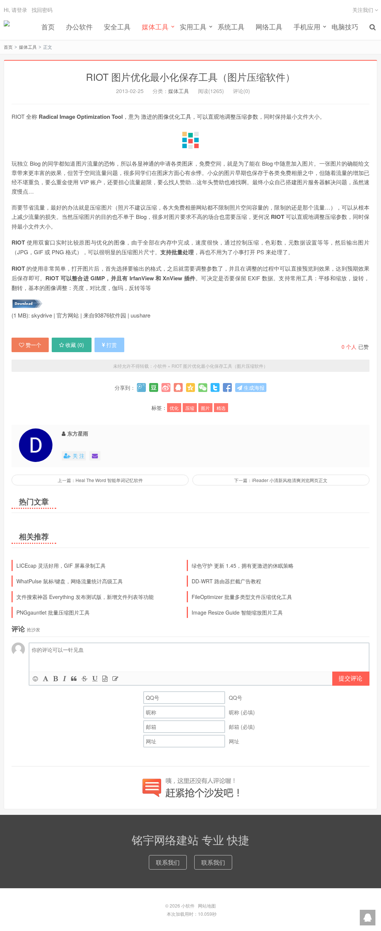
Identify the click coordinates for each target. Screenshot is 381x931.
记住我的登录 (154, 36)
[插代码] (105, 678)
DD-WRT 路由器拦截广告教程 (226, 581)
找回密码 (42, 9)
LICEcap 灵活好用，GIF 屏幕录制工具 (61, 565)
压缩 (189, 408)
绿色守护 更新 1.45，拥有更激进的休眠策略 (243, 565)
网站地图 (207, 905)
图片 (205, 408)
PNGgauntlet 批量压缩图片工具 (53, 612)
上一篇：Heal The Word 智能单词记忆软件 (100, 480)
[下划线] (94, 678)
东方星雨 (77, 433)
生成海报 (253, 387)
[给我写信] (94, 455)
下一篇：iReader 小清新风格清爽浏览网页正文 (280, 480)
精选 (221, 408)
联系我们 (168, 862)
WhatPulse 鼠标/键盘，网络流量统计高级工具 (69, 581)
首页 (48, 26)
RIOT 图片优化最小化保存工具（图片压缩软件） (190, 76)
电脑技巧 (345, 26)
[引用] (74, 678)
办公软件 (79, 26)
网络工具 (269, 26)
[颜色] (45, 678)
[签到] (115, 678)
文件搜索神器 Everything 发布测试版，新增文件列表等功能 (85, 596)
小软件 (7, 26)
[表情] (35, 678)
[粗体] (55, 678)
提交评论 (350, 678)
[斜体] (64, 678)
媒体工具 (28, 47)
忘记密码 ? (235, 36)
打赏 (111, 344)
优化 (174, 408)
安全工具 (117, 26)
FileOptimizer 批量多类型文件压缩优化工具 (242, 596)
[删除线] (84, 678)
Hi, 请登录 (15, 9)
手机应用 (307, 26)
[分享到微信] (202, 387)
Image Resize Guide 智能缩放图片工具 (237, 612)
